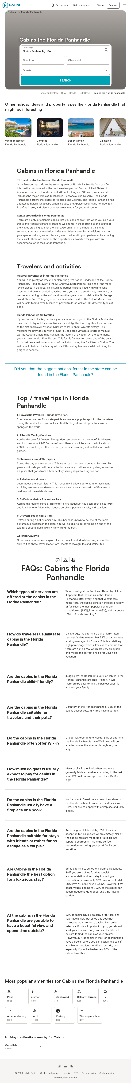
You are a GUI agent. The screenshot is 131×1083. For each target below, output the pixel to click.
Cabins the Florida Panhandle (109, 93)
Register (113, 5)
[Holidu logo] (18, 5)
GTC (76, 1073)
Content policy (106, 1073)
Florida (72, 93)
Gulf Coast (85, 93)
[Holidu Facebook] (72, 1066)
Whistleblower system (65, 1077)
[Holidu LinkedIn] (65, 1066)
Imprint (67, 1073)
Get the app (62, 5)
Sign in (100, 5)
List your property (82, 5)
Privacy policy (89, 1073)
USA (63, 93)
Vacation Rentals (49, 93)
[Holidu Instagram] (59, 1066)
